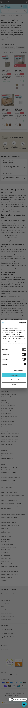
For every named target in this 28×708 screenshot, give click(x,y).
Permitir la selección (14, 379)
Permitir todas (14, 375)
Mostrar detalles (18, 370)
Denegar (14, 384)
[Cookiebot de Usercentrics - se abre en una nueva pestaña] (19, 323)
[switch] (24, 354)
